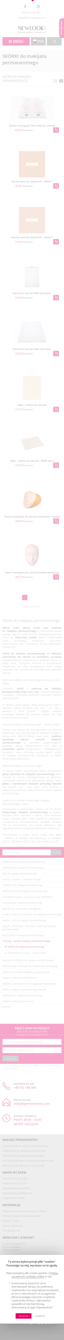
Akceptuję (23, 1316)
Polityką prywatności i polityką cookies (35, 1274)
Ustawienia (40, 1316)
